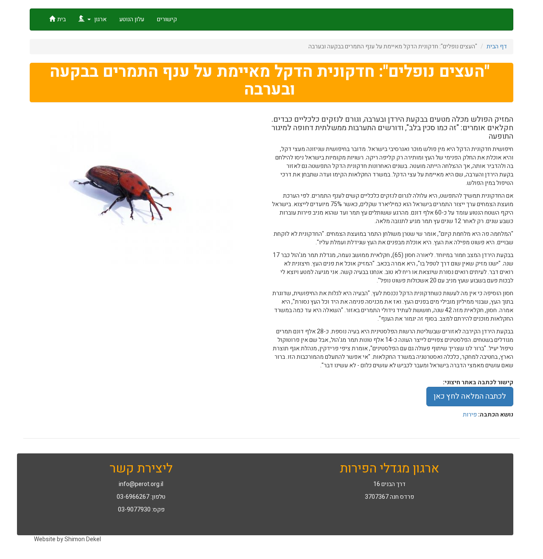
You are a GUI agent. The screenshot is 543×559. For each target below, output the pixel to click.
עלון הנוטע (131, 19)
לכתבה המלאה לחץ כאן (470, 396)
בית (61, 19)
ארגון (99, 19)
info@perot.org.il (141, 484)
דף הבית (497, 46)
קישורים (167, 19)
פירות (470, 414)
